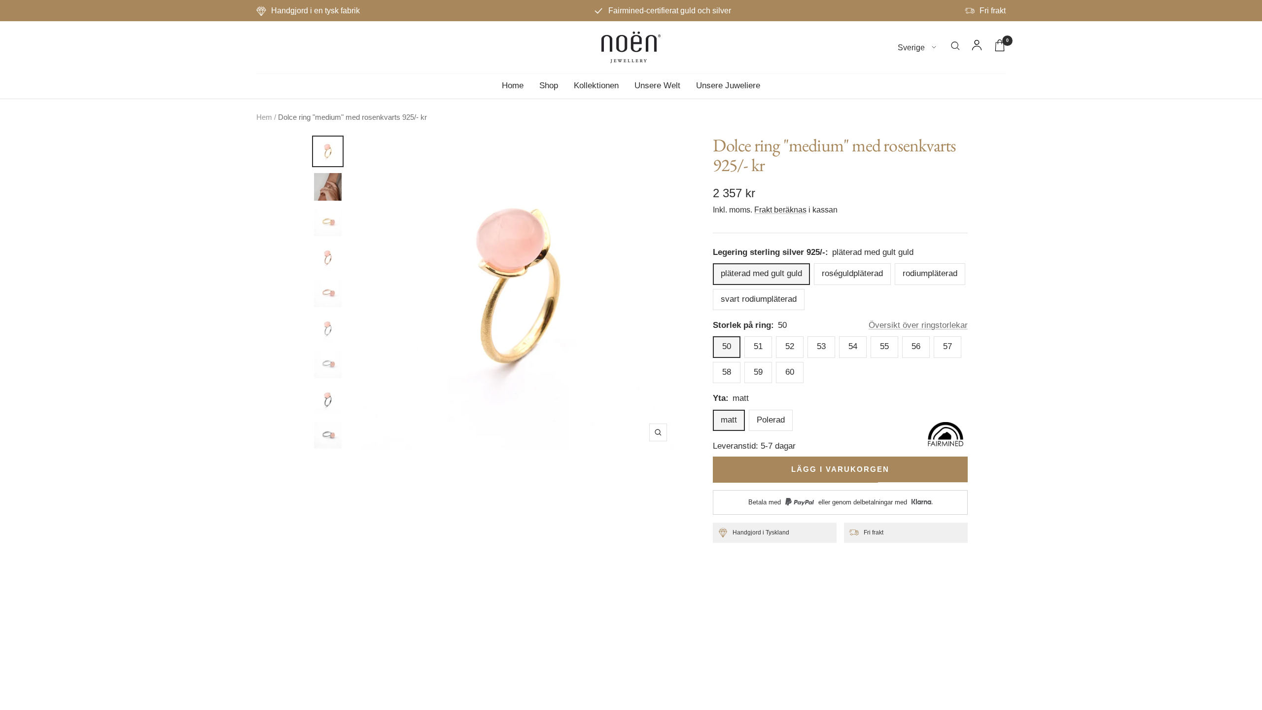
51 (758, 346)
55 (884, 346)
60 (789, 372)
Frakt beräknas (780, 210)
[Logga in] (977, 47)
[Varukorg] (1000, 47)
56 (915, 346)
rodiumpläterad (930, 273)
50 (726, 346)
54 (852, 346)
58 (726, 372)
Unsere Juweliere (728, 85)
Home (513, 85)
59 (758, 372)
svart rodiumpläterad (759, 299)
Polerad (771, 420)
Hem (264, 117)
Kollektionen (596, 85)
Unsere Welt (657, 85)
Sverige (912, 47)
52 (789, 346)
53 (821, 346)
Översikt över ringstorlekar (918, 325)
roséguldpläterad (852, 273)
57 (947, 346)
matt (729, 420)
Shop (548, 85)
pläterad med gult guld (761, 273)
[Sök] (955, 47)
